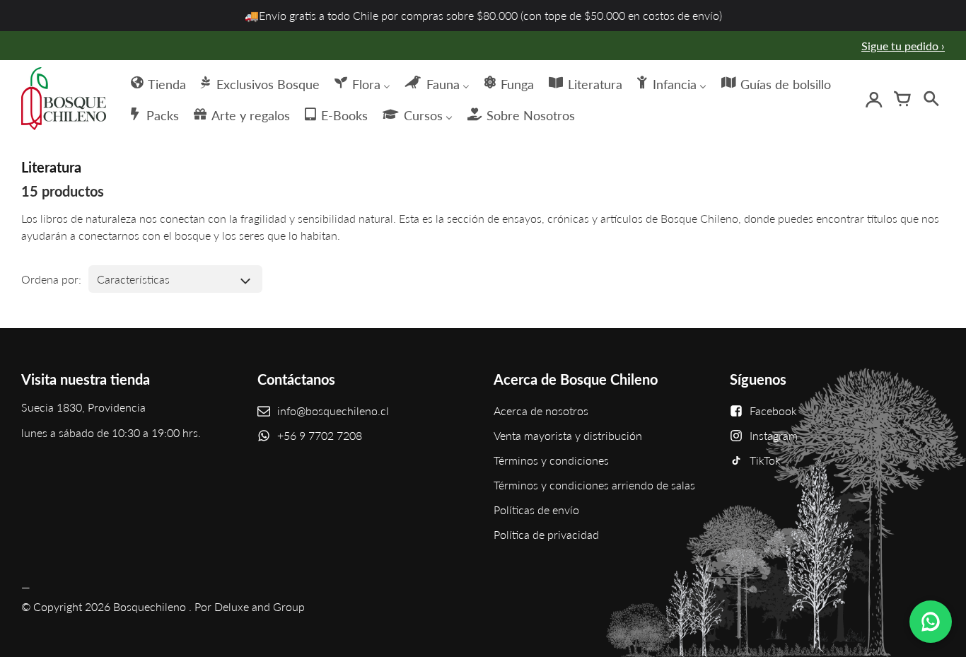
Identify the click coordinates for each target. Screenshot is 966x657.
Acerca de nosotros (541, 410)
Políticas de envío (536, 509)
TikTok (765, 460)
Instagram (774, 435)
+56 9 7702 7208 (319, 435)
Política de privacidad (546, 534)
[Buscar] (930, 99)
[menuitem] (157, 82)
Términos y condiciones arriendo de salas (594, 485)
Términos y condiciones (551, 460)
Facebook (773, 410)
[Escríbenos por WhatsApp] (930, 621)
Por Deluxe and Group (249, 606)
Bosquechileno (149, 606)
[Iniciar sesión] (874, 99)
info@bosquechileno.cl (333, 410)
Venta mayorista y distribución (568, 435)
